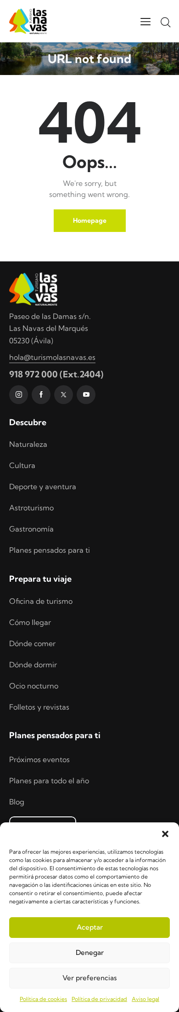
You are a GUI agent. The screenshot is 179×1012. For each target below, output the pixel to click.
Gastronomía (31, 528)
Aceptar (90, 927)
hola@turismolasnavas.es (52, 357)
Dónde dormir (33, 664)
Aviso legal (145, 998)
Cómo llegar (30, 622)
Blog (16, 801)
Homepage (89, 220)
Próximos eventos (39, 759)
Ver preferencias (89, 977)
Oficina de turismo (41, 601)
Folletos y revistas (39, 706)
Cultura (22, 465)
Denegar (90, 952)
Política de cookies (43, 998)
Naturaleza (28, 444)
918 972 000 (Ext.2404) (56, 374)
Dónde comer (32, 643)
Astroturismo (31, 507)
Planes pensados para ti (49, 550)
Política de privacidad (99, 998)
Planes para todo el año (49, 780)
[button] (165, 834)
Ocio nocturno (33, 685)
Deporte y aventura (42, 486)
